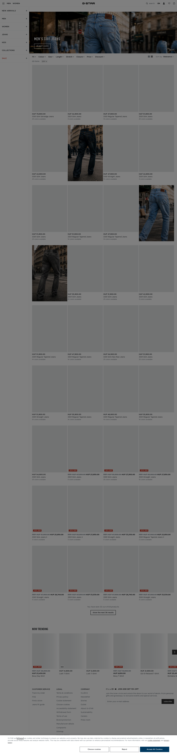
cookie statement (154, 740)
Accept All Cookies (154, 749)
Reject (124, 749)
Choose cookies (94, 749)
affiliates (20, 738)
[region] (88, 744)
